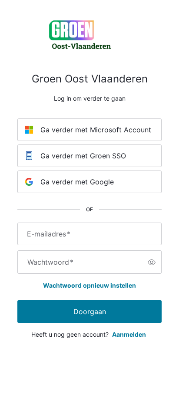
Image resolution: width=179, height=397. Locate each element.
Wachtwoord (50, 262)
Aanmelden (129, 334)
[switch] (151, 262)
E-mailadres (48, 234)
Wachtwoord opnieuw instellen (89, 285)
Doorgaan (89, 311)
